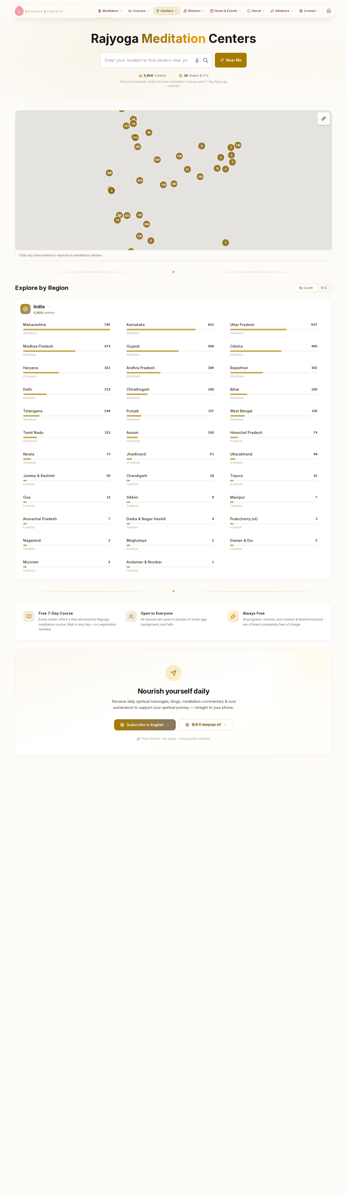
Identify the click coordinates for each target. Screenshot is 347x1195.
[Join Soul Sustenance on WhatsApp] (329, 11)
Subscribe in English (145, 725)
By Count (306, 288)
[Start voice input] (197, 60)
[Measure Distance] (324, 118)
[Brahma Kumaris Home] (38, 11)
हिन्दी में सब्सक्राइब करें (206, 725)
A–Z (324, 288)
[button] (140, 180)
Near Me (234, 60)
